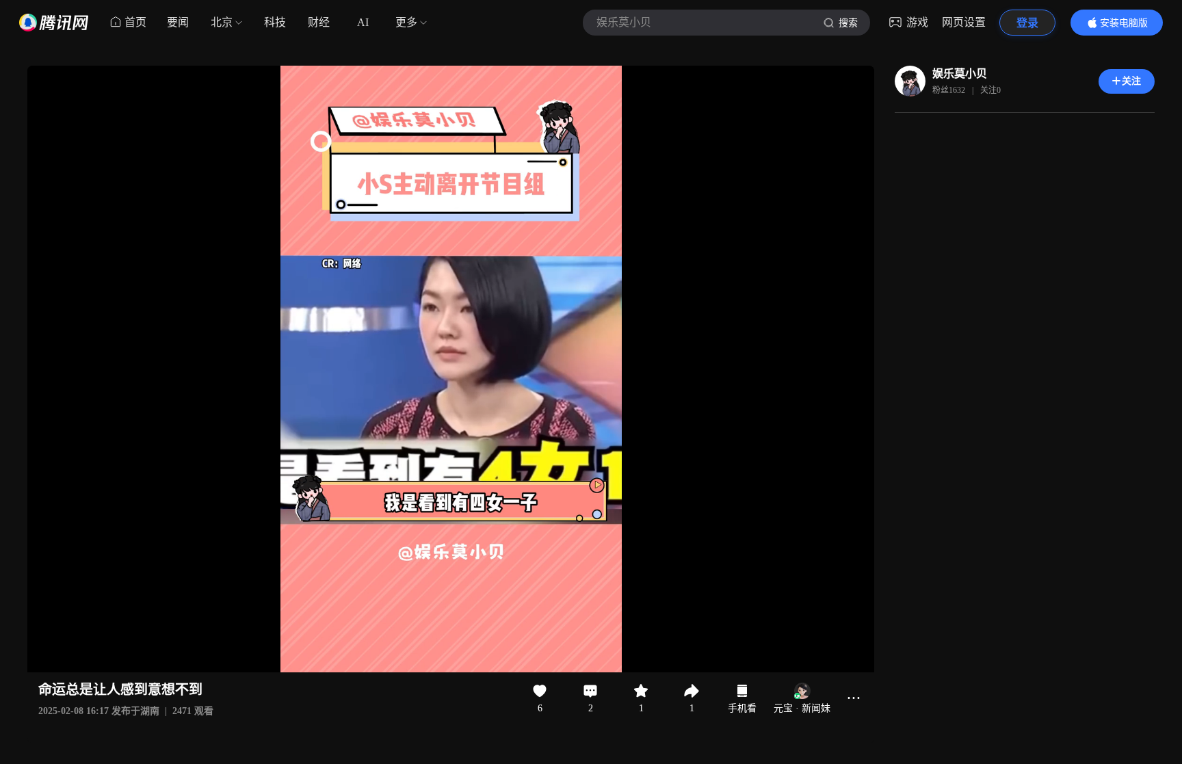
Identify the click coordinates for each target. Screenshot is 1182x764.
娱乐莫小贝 (959, 73)
